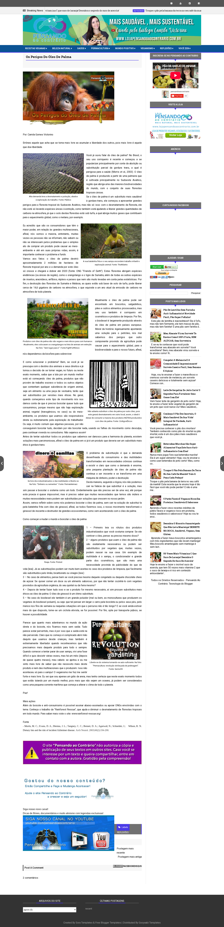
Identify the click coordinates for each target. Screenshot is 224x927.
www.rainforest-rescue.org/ (86, 713)
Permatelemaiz (70, 484)
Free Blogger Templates (108, 922)
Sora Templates (84, 922)
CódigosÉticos (125, 421)
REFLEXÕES (166, 48)
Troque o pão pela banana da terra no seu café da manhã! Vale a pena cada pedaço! (182, 474)
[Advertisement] (175, 177)
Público (68, 200)
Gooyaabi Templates (150, 922)
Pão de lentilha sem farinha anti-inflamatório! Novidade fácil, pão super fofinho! (179, 313)
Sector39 (119, 669)
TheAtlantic (123, 265)
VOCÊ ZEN (184, 48)
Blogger (188, 583)
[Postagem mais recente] (2, 463)
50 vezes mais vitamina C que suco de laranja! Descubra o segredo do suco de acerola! (179, 557)
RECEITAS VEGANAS (35, 48)
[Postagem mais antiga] (222, 463)
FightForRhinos (73, 348)
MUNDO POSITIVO (124, 48)
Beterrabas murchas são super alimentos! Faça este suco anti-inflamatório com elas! (180, 447)
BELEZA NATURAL (61, 48)
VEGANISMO (147, 48)
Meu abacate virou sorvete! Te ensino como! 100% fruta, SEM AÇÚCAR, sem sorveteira (179, 337)
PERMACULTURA (100, 48)
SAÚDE (81, 48)
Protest (59, 562)
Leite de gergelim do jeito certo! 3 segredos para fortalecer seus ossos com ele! (181, 394)
